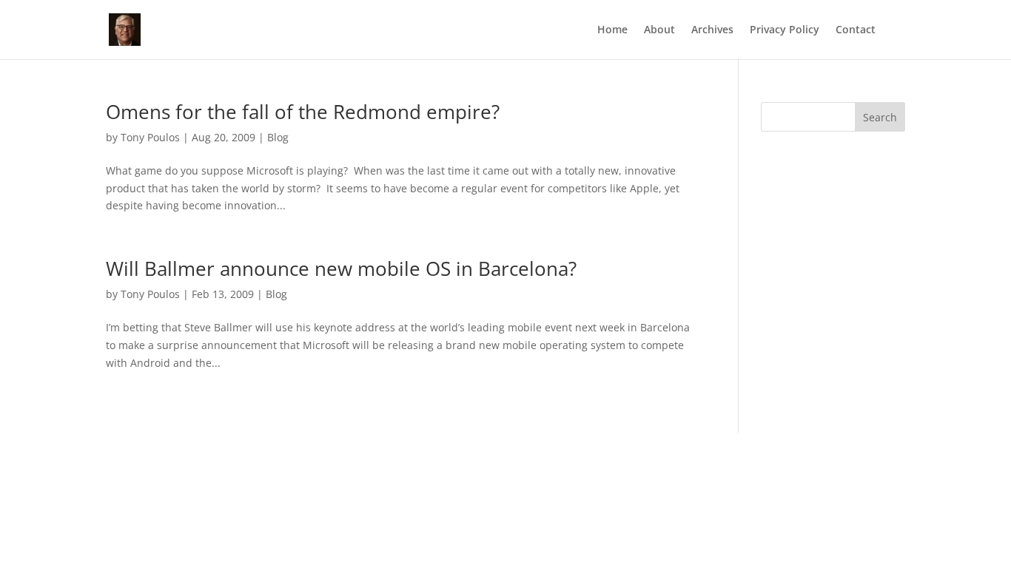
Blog (278, 137)
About (659, 30)
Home (612, 30)
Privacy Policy (784, 30)
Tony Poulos (150, 137)
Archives (712, 30)
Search (880, 117)
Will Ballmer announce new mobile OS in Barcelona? (341, 268)
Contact (856, 30)
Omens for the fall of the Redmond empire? (303, 111)
